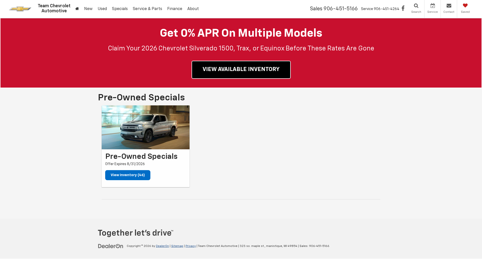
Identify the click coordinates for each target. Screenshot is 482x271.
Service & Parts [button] (147, 9)
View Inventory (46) (128, 175)
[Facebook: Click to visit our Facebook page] (403, 9)
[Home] (77, 9)
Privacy (191, 246)
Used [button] (102, 9)
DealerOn (162, 246)
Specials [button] (120, 9)
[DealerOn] (111, 246)
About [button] (193, 9)
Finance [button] (174, 9)
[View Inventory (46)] (146, 127)
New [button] (88, 9)
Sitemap (177, 246)
